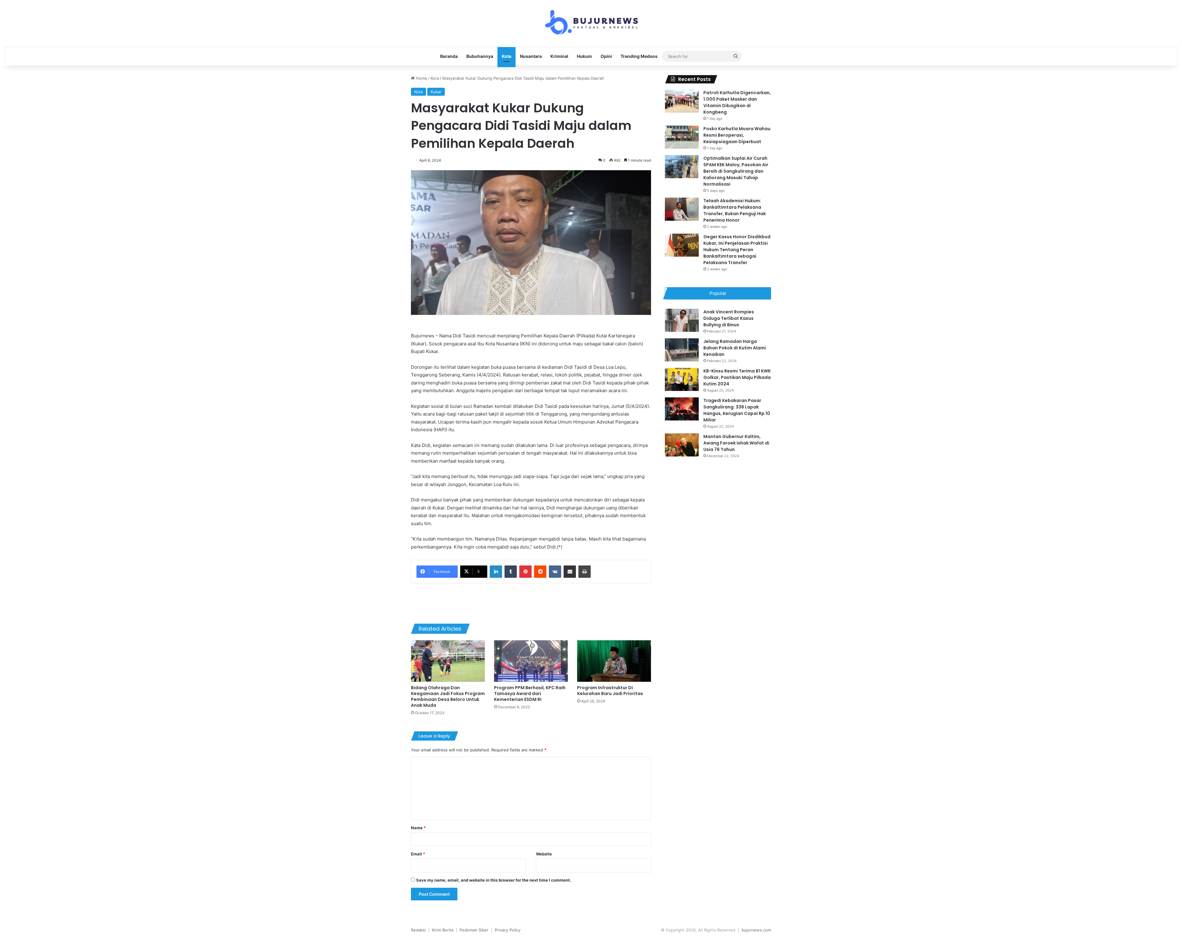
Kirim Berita (442, 929)
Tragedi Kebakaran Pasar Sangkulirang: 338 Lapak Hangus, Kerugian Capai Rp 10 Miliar (736, 410)
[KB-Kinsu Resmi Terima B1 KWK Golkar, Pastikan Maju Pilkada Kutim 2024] (682, 379)
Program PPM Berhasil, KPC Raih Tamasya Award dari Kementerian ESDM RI (529, 693)
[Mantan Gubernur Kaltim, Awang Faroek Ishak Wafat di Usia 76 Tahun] (682, 444)
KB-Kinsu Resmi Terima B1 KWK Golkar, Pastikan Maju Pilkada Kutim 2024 (737, 377)
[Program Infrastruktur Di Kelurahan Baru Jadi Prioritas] (614, 661)
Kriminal (559, 56)
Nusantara (531, 56)
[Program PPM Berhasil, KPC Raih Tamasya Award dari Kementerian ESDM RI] (531, 661)
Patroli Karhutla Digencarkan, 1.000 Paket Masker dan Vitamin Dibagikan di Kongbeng (737, 102)
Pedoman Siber (474, 929)
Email (418, 853)
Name (418, 827)
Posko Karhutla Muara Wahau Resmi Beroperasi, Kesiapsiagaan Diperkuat (736, 135)
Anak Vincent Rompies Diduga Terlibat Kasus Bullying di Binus (728, 318)
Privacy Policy (508, 929)
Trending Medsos (639, 56)
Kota (506, 56)
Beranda (449, 56)
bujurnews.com (756, 929)
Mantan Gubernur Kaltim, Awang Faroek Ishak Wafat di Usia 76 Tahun (736, 442)
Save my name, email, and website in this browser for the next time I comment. (493, 880)
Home (421, 78)
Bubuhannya (479, 56)
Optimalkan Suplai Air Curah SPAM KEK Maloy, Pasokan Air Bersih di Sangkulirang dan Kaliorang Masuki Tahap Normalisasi (735, 171)
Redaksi (418, 929)
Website (544, 853)
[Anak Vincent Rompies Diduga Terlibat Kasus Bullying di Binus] (682, 320)
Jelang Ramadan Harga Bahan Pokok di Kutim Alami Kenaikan (734, 347)
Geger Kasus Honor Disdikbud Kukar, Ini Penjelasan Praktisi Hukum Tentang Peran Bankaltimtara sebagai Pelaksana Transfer (736, 250)
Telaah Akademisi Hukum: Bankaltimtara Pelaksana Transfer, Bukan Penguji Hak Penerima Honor (734, 210)
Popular (718, 293)
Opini (606, 56)
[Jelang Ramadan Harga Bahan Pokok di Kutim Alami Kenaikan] (682, 349)
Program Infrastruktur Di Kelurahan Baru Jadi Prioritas (610, 691)
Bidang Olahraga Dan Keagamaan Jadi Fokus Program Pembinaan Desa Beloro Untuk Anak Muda (448, 696)
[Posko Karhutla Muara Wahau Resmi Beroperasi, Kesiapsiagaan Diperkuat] (682, 137)
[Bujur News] (591, 23)
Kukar (436, 91)
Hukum (584, 56)
